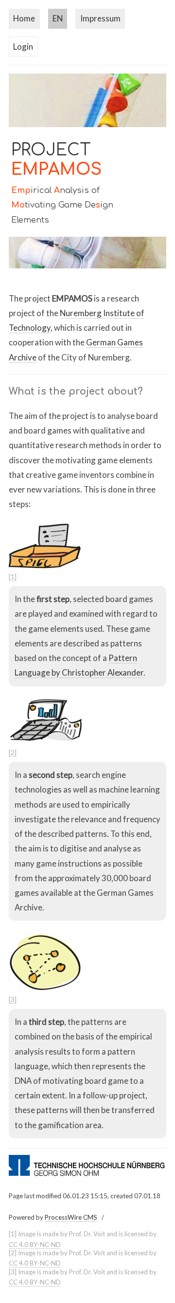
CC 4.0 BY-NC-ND (35, 1244)
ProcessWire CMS (71, 1217)
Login (23, 46)
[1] (13, 577)
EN (57, 18)
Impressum (100, 18)
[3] (13, 999)
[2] (13, 752)
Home (24, 18)
